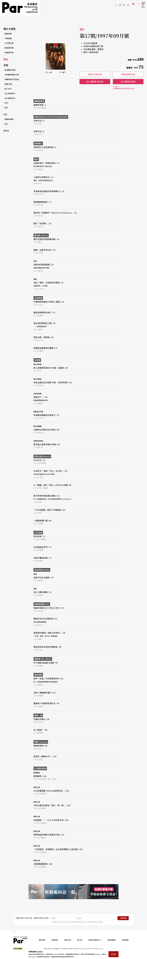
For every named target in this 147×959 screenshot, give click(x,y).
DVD (6, 130)
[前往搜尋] (116, 5)
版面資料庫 (9, 47)
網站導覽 (125, 940)
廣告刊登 (67, 940)
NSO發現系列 (9, 93)
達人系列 (8, 88)
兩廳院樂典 (9, 119)
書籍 (6, 65)
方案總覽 (8, 38)
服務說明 (8, 33)
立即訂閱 (123, 918)
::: (138, 3)
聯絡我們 (55, 940)
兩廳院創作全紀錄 (11, 79)
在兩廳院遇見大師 (11, 74)
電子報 (79, 940)
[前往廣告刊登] (120, 5)
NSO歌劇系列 (9, 98)
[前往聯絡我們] (124, 5)
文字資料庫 (9, 43)
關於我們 (42, 940)
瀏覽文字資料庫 (95, 74)
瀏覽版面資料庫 (128, 74)
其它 (6, 107)
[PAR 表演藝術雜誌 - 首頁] (20, 8)
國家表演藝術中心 (94, 940)
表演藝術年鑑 (9, 70)
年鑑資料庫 (9, 52)
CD (5, 114)
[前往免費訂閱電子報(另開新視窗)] (73, 891)
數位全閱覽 (10, 29)
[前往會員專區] (128, 5)
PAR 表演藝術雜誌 (21, 939)
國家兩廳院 (112, 940)
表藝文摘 (8, 84)
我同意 (113, 954)
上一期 (49, 72)
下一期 (61, 72)
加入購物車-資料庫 (94, 81)
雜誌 (6, 59)
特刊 (6, 102)
